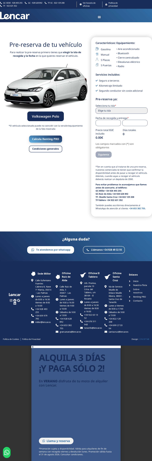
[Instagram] (11, 300)
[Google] (18, 300)
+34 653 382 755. (137, 208)
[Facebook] (14, 300)
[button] (99, 16)
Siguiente (103, 154)
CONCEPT (144, 339)
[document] (76, 403)
